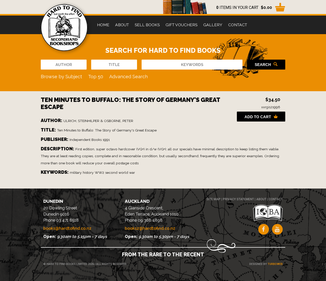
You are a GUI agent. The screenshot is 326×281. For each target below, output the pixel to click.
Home (103, 24)
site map (214, 199)
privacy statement (238, 199)
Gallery (212, 24)
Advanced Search (128, 76)
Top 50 (95, 76)
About (122, 24)
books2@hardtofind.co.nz (150, 228)
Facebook (263, 229)
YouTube (277, 229)
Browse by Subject (61, 76)
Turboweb (275, 264)
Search (263, 64)
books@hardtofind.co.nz (67, 228)
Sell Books (147, 24)
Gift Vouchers (181, 24)
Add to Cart (257, 117)
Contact (237, 24)
